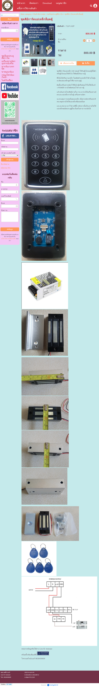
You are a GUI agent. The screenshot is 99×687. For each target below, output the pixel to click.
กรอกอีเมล (5, 28)
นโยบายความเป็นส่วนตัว (8, 49)
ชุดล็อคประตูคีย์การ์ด (55, 14)
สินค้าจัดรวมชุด (39, 14)
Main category (26, 14)
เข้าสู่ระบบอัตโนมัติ (8, 153)
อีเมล (3, 140)
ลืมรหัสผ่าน (5, 164)
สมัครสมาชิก (5, 168)
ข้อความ (4, 210)
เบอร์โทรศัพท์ (6, 196)
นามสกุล (4, 189)
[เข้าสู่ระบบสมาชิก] (95, 6)
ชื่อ (2, 182)
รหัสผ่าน (4, 147)
